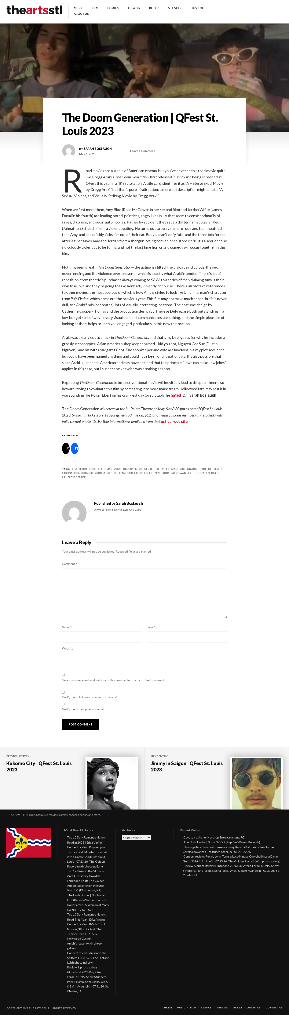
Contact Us (274, 1007)
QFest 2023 (153, 472)
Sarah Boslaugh (98, 148)
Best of (198, 8)
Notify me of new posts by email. (83, 709)
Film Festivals (168, 468)
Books (154, 8)
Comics (113, 8)
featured (147, 468)
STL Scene (175, 8)
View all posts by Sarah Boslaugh (118, 510)
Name (67, 627)
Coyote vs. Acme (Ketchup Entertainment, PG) (214, 837)
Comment (69, 563)
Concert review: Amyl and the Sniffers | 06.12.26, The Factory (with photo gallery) (88, 957)
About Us (81, 13)
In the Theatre (213, 468)
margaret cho (131, 472)
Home (168, 1007)
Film (95, 8)
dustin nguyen (126, 468)
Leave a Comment (142, 151)
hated (176, 395)
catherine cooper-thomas (92, 468)
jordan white (107, 472)
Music (78, 8)
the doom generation (205, 472)
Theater (134, 8)
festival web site (173, 421)
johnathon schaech (78, 472)
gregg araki (190, 468)
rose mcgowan (175, 472)
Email (151, 627)
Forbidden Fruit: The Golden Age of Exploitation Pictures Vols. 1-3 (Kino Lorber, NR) (86, 885)
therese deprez (74, 477)
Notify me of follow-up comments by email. (90, 697)
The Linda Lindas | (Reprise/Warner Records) (221, 842)
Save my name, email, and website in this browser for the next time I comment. (113, 680)
